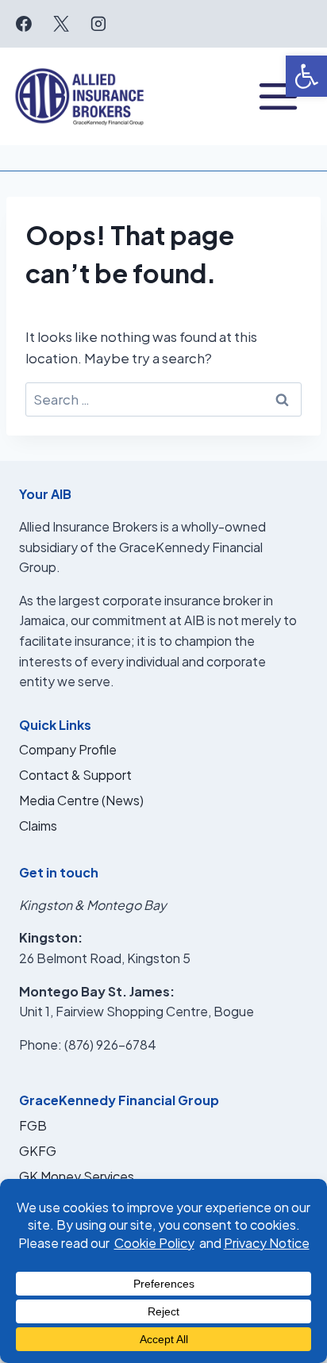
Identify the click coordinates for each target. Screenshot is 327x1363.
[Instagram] (98, 24)
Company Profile (68, 749)
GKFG (37, 1150)
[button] (306, 76)
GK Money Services (76, 1176)
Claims (38, 825)
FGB (33, 1125)
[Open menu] (278, 96)
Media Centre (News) (81, 800)
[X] (61, 24)
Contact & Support (75, 774)
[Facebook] (24, 24)
